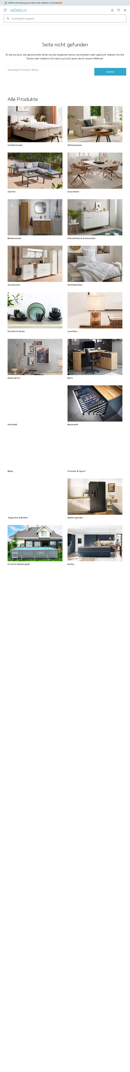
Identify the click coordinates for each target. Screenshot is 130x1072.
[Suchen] (8, 18)
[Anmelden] (112, 10)
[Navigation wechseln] (5, 10)
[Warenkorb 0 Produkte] (125, 10)
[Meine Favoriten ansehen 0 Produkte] (118, 10)
